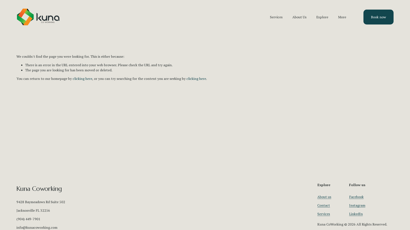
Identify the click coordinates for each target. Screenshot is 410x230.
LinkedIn (356, 213)
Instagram (357, 205)
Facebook (356, 196)
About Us (299, 17)
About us (324, 196)
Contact (323, 205)
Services (323, 213)
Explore (322, 17)
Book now (378, 17)
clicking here (82, 78)
